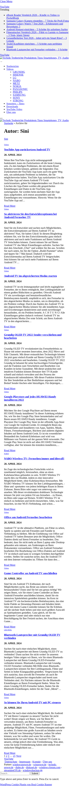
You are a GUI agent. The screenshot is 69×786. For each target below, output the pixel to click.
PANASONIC (20, 89)
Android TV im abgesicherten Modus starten (30, 275)
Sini (6, 139)
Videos (9, 69)
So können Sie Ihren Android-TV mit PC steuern (32, 702)
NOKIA (17, 86)
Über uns (11, 112)
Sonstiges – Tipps (15, 103)
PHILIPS (17, 92)
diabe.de (19, 767)
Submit (35, 773)
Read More (9, 206)
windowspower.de (22, 764)
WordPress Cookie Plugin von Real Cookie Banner (26, 784)
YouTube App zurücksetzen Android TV (27, 149)
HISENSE (18, 74)
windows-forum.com (49, 767)
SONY (16, 97)
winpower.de (39, 764)
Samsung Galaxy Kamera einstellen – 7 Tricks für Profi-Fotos (37, 20)
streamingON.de (12, 770)
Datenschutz (11, 761)
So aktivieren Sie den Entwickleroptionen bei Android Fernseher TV (30, 215)
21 (14, 756)
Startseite (8, 123)
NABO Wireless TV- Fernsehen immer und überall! (34, 458)
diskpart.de (31, 767)
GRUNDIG (19, 72)
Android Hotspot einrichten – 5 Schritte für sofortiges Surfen (37, 29)
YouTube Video (14, 109)
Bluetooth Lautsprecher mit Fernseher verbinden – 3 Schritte (37, 49)
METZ (16, 83)
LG (14, 77)
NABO (16, 80)
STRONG (18, 100)
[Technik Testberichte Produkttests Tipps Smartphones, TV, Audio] (34, 57)
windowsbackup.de (33, 770)
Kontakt (36, 761)
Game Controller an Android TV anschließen (30, 573)
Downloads (12, 106)
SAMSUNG (19, 94)
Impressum (24, 761)
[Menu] (1, 61)
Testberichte (12, 66)
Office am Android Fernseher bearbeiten (28, 517)
